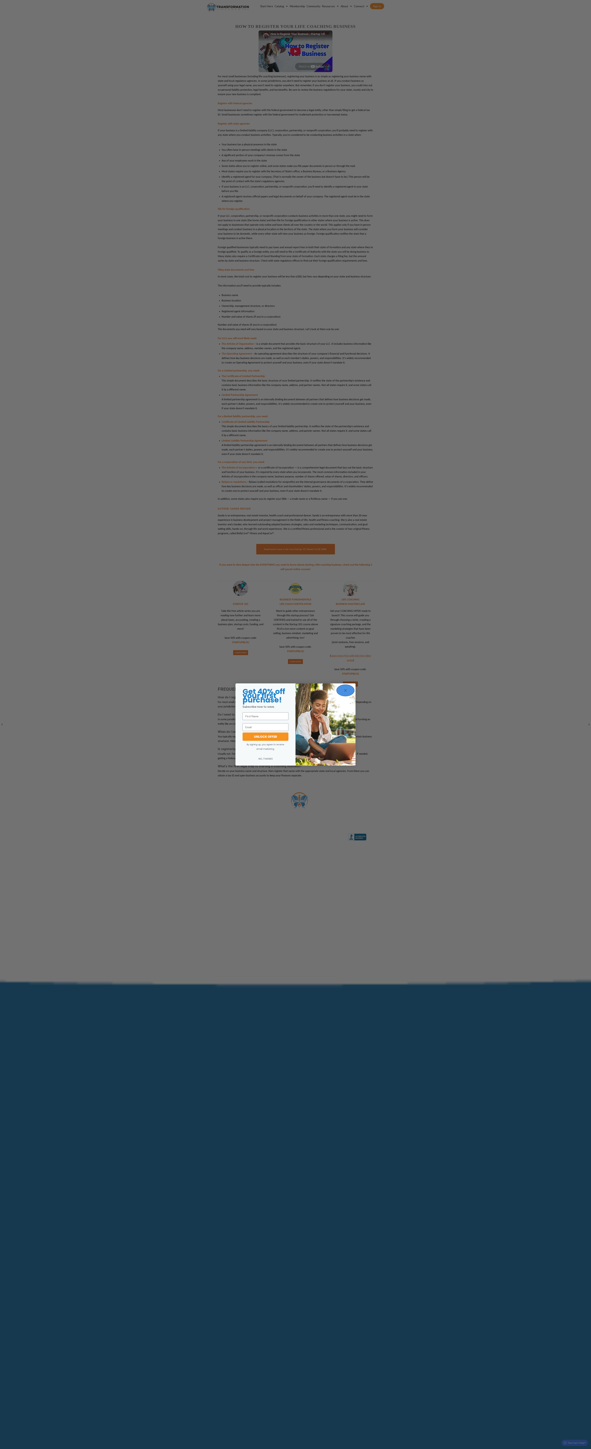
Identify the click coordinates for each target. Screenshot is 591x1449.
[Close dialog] (345, 690)
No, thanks (265, 759)
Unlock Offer (265, 737)
